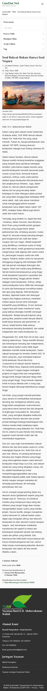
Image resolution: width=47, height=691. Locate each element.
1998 (16, 71)
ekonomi (37, 73)
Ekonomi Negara (11, 76)
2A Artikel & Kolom (12, 66)
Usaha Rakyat (24, 78)
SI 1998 (7, 78)
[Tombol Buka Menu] (42, 4)
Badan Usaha (14, 73)
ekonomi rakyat (24, 76)
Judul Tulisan (24, 66)
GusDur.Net (10, 3)
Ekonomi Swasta (37, 76)
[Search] (41, 28)
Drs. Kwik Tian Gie (26, 73)
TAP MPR (14, 78)
